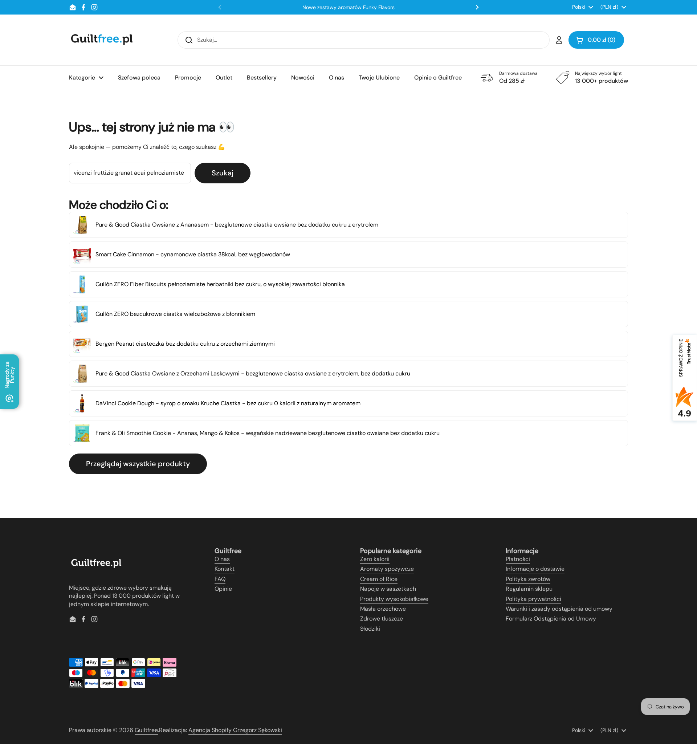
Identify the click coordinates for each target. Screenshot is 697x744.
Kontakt (225, 569)
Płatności (518, 559)
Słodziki (370, 629)
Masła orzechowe (383, 609)
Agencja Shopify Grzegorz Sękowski (235, 730)
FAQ (220, 579)
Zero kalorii (375, 559)
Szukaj (222, 173)
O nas (222, 559)
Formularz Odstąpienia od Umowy (551, 618)
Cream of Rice (379, 579)
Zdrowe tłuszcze (381, 618)
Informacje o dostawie (535, 569)
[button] (596, 40)
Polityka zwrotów (528, 579)
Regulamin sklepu (529, 589)
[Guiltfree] (101, 40)
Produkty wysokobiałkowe (394, 599)
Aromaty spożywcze (387, 569)
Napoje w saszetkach (388, 589)
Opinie (223, 589)
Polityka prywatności (533, 599)
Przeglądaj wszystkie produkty (138, 463)
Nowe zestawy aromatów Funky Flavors (348, 7)
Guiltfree (146, 730)
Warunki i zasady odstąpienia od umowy (559, 609)
